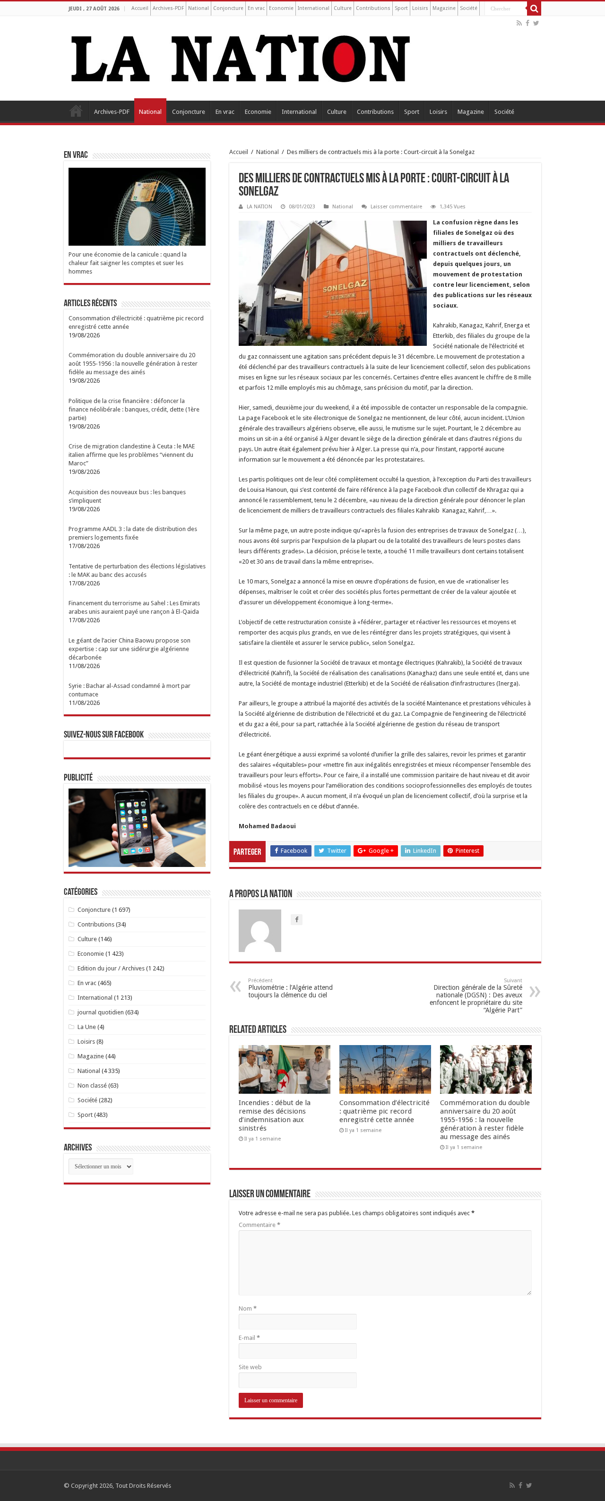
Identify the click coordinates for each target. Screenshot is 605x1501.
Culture (343, 8)
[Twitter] (536, 23)
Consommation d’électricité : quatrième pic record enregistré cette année (384, 1111)
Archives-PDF (168, 8)
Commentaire (259, 1224)
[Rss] (519, 23)
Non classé (92, 1085)
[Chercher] (534, 8)
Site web (250, 1367)
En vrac (256, 8)
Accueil (139, 8)
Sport (401, 8)
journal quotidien (101, 1012)
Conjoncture (228, 8)
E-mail (249, 1337)
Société (468, 8)
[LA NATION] (241, 56)
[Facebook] (527, 23)
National (198, 8)
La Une (87, 1026)
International (313, 8)
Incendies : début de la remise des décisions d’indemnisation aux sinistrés (275, 1115)
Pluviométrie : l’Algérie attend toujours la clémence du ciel (290, 988)
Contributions (373, 8)
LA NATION (259, 207)
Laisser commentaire (396, 207)
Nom (248, 1308)
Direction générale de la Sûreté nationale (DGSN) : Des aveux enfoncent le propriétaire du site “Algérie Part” (476, 996)
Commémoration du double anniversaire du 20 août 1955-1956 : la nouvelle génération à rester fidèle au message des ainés (485, 1119)
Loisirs (420, 8)
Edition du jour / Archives (111, 968)
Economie (281, 8)
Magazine (444, 8)
